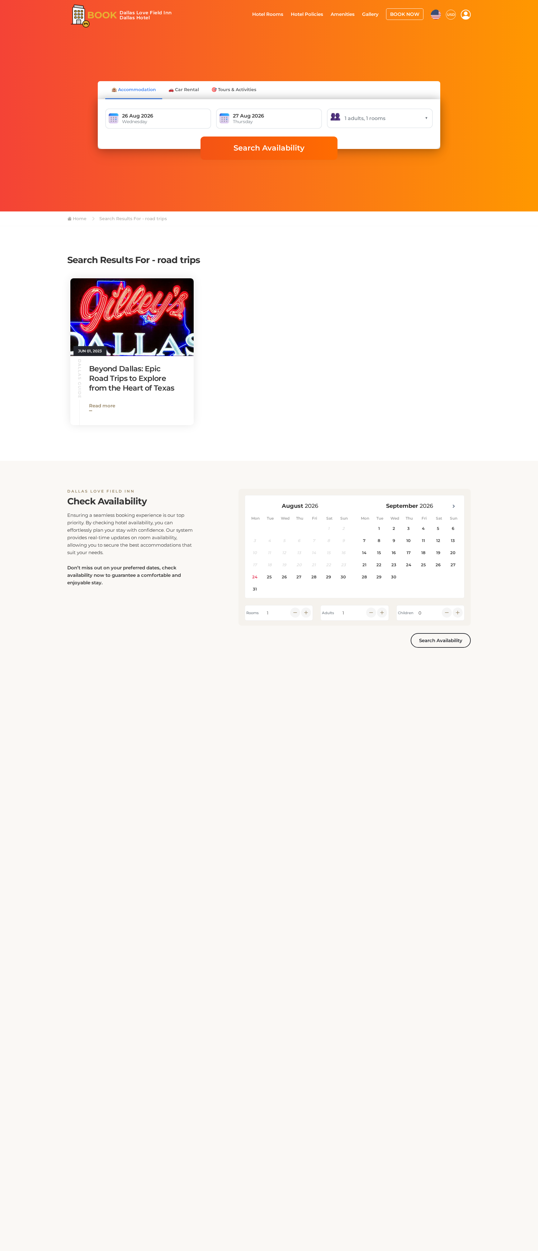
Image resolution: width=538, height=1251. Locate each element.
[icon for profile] (466, 14)
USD (451, 14)
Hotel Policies (315, 13)
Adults (328, 613)
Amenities (349, 13)
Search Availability (269, 147)
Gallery (374, 13)
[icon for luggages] (436, 13)
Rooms (252, 613)
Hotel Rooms (279, 13)
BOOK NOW (406, 13)
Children (405, 613)
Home (79, 218)
